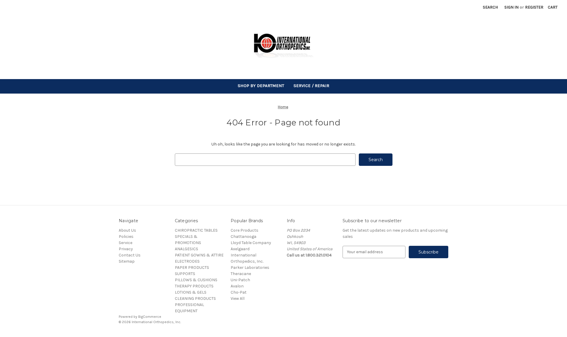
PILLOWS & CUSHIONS (196, 279)
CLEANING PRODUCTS (195, 298)
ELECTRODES (187, 261)
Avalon (237, 286)
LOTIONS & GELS (190, 292)
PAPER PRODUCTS (192, 267)
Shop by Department (261, 85)
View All (238, 298)
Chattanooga (243, 236)
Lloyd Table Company (251, 242)
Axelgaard (240, 248)
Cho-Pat (239, 292)
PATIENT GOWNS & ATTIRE (199, 255)
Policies (126, 236)
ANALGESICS (186, 248)
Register (534, 7)
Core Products (244, 230)
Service (125, 242)
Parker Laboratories (250, 267)
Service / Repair (311, 85)
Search (490, 7)
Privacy (126, 248)
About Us (127, 230)
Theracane (241, 273)
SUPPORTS (185, 273)
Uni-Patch (240, 279)
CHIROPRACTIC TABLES (196, 230)
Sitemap (127, 261)
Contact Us (130, 255)
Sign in (511, 7)
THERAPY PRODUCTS (194, 286)
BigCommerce (149, 317)
